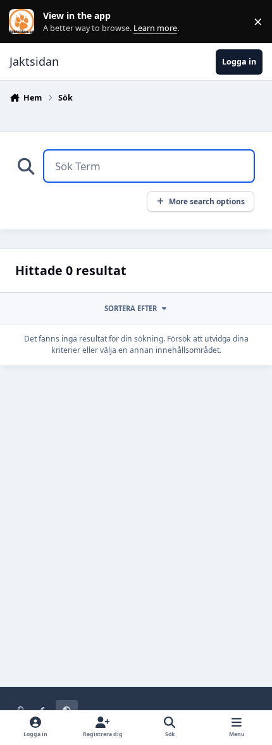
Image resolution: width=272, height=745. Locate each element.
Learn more (24, 22)
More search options (207, 201)
